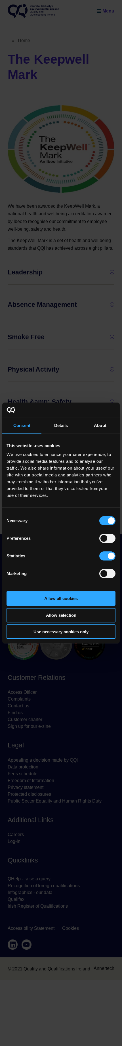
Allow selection (61, 615)
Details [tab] (61, 425)
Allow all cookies (61, 598)
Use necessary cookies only (61, 631)
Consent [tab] (21, 425)
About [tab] (100, 425)
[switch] (107, 538)
